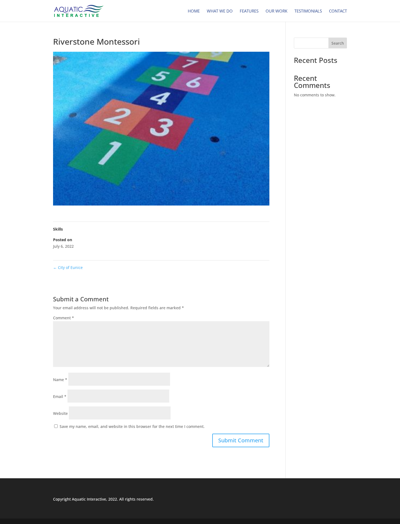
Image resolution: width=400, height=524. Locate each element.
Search (337, 43)
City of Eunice (68, 267)
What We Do (220, 11)
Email (59, 396)
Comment (63, 317)
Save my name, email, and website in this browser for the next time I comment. (132, 426)
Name (60, 379)
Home (194, 11)
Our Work (276, 11)
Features (249, 11)
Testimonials (308, 11)
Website (60, 413)
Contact (338, 11)
